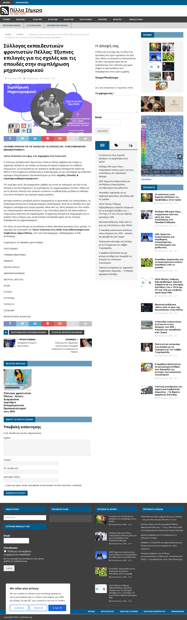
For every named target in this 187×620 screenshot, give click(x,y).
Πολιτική (37, 19)
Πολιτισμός (86, 19)
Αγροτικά (53, 19)
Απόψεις (102, 19)
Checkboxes (12, 547)
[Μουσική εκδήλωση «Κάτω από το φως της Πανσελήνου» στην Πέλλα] (168, 66)
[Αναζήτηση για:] (25, 517)
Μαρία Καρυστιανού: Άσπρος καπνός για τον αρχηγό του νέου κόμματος (162, 545)
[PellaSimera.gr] (21, 14)
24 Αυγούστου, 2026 (164, 378)
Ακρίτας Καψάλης (148, 535)
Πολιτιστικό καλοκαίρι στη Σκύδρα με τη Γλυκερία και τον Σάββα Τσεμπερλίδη (115, 244)
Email (98, 117)
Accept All (57, 607)
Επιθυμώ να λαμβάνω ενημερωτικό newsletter (17, 553)
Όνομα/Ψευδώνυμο (106, 77)
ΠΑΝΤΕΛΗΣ (145, 516)
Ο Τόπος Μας (34, 25)
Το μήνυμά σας (105, 93)
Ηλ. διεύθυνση (11, 468)
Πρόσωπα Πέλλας (12, 25)
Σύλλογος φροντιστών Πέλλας (67, 332)
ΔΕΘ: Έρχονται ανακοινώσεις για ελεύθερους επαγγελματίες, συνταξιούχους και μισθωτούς (114, 184)
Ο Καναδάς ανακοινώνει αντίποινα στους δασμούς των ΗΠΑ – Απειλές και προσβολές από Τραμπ (115, 233)
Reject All (38, 607)
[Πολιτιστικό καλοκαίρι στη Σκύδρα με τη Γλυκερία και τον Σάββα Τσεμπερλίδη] (168, 76)
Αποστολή (102, 131)
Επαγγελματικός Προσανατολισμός (28, 332)
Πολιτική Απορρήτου (155, 611)
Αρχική (6, 2)
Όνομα (7, 459)
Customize (19, 607)
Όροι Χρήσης (107, 611)
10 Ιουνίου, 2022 (14, 78)
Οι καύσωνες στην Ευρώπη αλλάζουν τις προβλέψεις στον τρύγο (113, 158)
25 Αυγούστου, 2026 (164, 203)
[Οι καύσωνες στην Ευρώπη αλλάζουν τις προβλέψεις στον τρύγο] (155, 47)
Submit (9, 568)
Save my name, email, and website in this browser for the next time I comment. (44, 485)
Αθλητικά (69, 19)
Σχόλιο (7, 437)
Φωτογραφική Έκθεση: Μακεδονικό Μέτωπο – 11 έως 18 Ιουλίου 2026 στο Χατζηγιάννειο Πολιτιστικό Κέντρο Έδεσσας (162, 527)
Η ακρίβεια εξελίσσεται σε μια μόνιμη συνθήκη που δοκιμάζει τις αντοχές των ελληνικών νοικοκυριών (168, 369)
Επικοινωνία (22, 2)
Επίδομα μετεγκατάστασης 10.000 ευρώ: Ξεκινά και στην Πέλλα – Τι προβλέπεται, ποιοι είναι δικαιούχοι (162, 556)
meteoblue (146, 179)
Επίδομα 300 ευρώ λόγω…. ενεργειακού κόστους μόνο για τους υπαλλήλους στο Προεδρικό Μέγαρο (169, 217)
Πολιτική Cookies (129, 611)
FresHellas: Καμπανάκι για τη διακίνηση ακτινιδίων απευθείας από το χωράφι (116, 196)
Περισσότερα (136, 19)
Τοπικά (6, 19)
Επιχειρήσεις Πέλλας (57, 25)
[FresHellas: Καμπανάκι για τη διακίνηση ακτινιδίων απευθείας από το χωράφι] (168, 56)
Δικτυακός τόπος (12, 476)
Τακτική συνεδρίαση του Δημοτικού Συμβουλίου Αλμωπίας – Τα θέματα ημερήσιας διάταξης (116, 271)
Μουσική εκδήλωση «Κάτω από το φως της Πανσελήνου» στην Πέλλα (169, 307)
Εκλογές (117, 19)
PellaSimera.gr (32, 78)
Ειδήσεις (20, 19)
